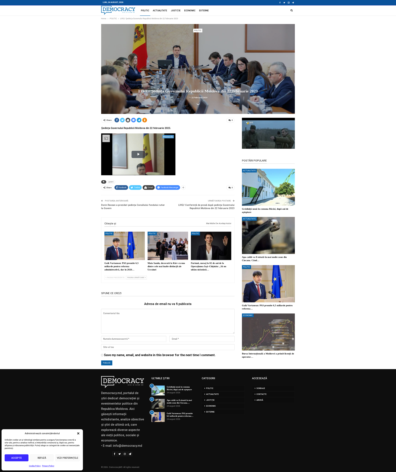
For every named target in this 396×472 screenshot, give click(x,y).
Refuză (42, 458)
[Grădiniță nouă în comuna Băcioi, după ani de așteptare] (268, 187)
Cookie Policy (35, 466)
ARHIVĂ (259, 400)
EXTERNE (204, 10)
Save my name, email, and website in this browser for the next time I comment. (159, 355)
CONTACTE (261, 394)
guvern (111, 182)
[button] (78, 433)
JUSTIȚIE (176, 10)
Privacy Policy (48, 466)
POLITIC (145, 10)
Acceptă (16, 458)
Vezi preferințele (67, 458)
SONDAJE (260, 388)
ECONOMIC (189, 10)
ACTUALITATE (160, 10)
